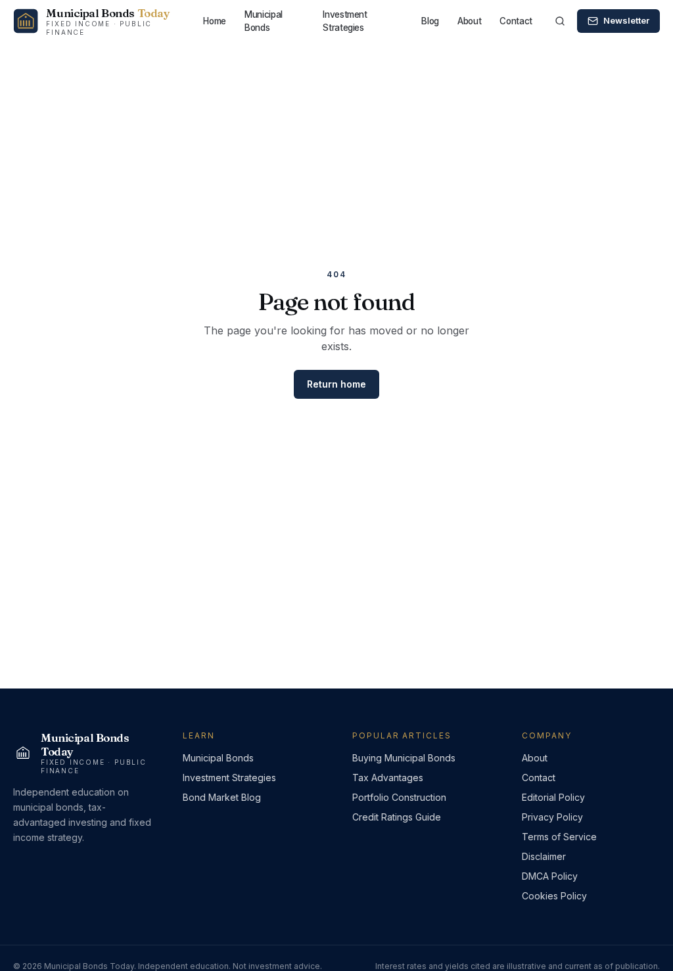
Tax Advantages (387, 777)
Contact (515, 21)
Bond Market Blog (222, 797)
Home (214, 21)
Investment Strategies (345, 21)
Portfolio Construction (399, 797)
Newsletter (626, 20)
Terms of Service (559, 836)
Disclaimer (544, 856)
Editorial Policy (553, 797)
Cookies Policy (554, 895)
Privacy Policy (552, 817)
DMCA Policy (550, 876)
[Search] (560, 21)
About (469, 21)
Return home (336, 384)
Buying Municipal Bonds (403, 757)
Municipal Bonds (263, 21)
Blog (430, 21)
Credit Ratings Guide (396, 817)
